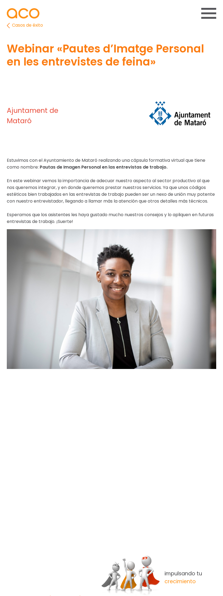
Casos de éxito (27, 25)
